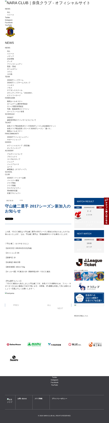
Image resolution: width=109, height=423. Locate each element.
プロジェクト (12, 157)
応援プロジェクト (14, 193)
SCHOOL (8, 172)
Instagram (8, 20)
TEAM (7, 77)
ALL (8, 12)
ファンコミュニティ (14, 64)
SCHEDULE (10, 114)
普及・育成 (11, 66)
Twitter (7, 17)
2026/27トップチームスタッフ (18, 83)
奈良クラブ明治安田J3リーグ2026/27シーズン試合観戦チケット (31, 126)
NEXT (60, 308)
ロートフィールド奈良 (15, 111)
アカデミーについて (14, 154)
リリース (10, 15)
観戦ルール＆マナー (14, 101)
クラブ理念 (11, 183)
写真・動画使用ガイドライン (18, 109)
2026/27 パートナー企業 (16, 178)
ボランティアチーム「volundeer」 (20, 93)
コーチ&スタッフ (13, 159)
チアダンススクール (14, 90)
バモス (9, 88)
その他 (9, 74)
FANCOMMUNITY (12, 134)
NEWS (7, 9)
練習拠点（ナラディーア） (17, 169)
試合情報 (10, 59)
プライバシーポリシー (59, 398)
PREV (16, 305)
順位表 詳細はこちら (81, 316)
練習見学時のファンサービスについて (21, 120)
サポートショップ (14, 140)
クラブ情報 (11, 185)
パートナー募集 (13, 180)
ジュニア (10, 162)
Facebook (9, 22)
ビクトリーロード (14, 95)
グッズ (9, 61)
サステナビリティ (14, 188)
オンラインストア (14, 148)
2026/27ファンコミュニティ (18, 137)
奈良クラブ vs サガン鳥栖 (89, 249)
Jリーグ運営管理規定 (15, 106)
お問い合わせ (22, 398)
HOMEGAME (10, 98)
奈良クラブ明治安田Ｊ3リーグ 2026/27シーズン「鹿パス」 (29, 128)
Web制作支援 (12, 191)
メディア (10, 56)
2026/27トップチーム (15, 80)
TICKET (8, 122)
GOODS (8, 142)
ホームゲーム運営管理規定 (17, 104)
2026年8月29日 (89, 207)
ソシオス (10, 85)
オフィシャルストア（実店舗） (19, 145)
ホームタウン (12, 69)
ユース (9, 167)
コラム (9, 71)
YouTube (8, 25)
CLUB (7, 174)
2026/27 (10, 117)
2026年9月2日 (89, 240)
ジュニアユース (13, 164)
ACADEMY (9, 151)
